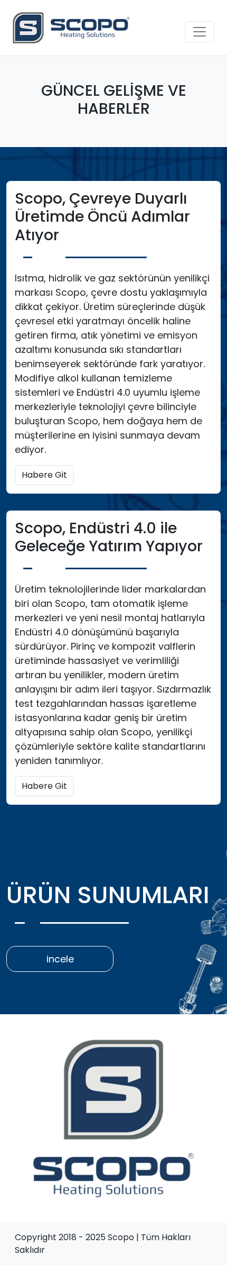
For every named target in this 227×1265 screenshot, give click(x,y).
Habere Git (44, 475)
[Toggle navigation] (199, 31)
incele (60, 959)
